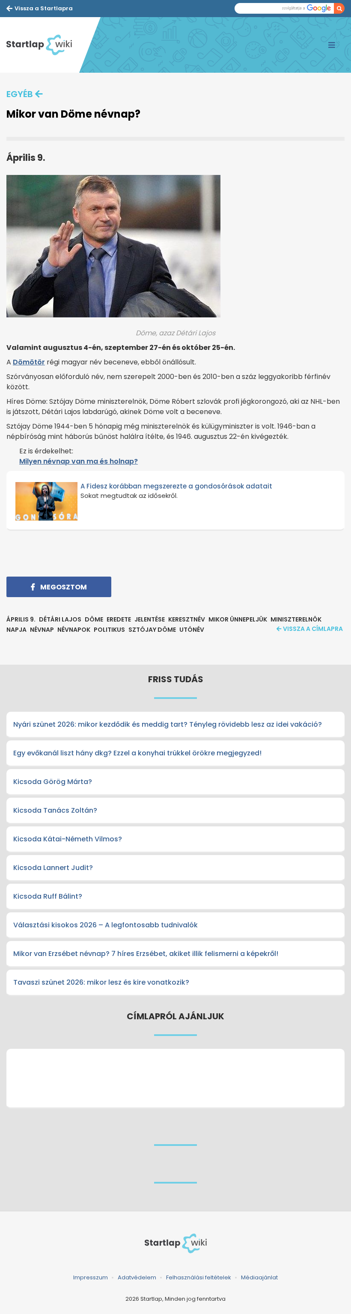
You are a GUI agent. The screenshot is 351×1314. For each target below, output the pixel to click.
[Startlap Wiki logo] (175, 1243)
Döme (94, 619)
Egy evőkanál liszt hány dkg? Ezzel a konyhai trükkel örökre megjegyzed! (137, 753)
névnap (42, 629)
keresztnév (186, 619)
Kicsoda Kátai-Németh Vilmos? (67, 839)
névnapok (73, 629)
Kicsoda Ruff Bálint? (47, 896)
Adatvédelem (137, 1277)
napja (16, 629)
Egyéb (19, 94)
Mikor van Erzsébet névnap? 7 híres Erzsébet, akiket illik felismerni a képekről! (145, 954)
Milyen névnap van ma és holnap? (78, 461)
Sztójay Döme (152, 629)
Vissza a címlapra (313, 628)
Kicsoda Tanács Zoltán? (55, 810)
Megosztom (63, 587)
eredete (119, 619)
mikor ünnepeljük (237, 619)
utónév (191, 629)
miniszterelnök (296, 619)
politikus (109, 629)
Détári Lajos (60, 619)
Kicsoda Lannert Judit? (53, 868)
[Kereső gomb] (339, 8)
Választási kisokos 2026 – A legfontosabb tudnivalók (105, 925)
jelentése (149, 619)
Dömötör (29, 362)
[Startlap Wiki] (42, 45)
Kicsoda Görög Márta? (52, 782)
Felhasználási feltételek (198, 1277)
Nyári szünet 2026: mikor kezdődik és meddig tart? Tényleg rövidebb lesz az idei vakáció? (167, 724)
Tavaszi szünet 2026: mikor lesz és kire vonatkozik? (101, 982)
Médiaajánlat (259, 1277)
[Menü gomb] (331, 44)
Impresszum (90, 1277)
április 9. (21, 619)
